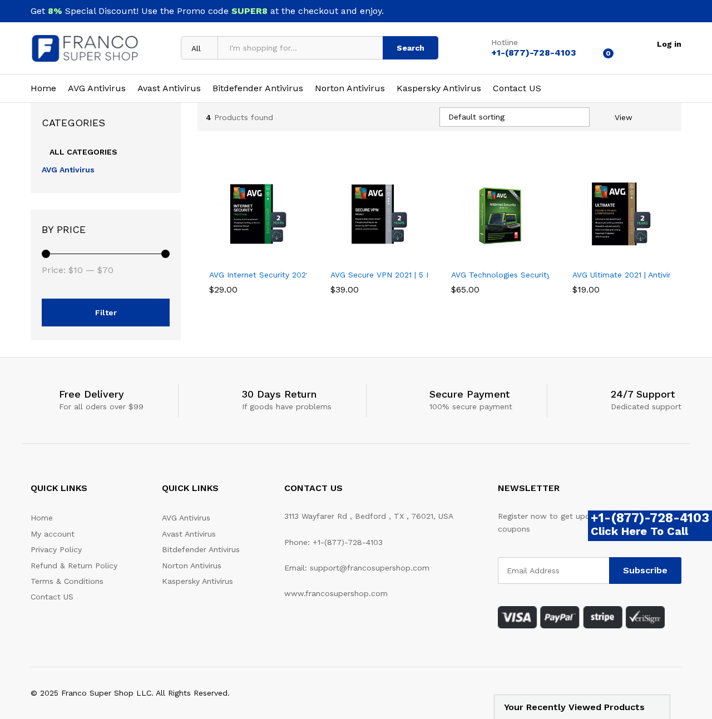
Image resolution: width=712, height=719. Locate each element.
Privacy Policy (56, 549)
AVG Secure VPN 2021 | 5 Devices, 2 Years (408, 274)
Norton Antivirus (350, 88)
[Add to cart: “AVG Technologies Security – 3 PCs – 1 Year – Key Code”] (487, 256)
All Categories (83, 151)
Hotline (504, 42)
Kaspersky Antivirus (439, 88)
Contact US (517, 88)
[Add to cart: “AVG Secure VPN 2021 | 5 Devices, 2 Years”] (366, 256)
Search (410, 47)
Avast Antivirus (169, 88)
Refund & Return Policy (74, 565)
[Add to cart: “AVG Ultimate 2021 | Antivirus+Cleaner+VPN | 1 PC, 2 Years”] (608, 256)
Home (43, 88)
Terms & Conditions (67, 581)
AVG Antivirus (97, 88)
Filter (106, 312)
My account (53, 533)
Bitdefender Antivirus (257, 88)
